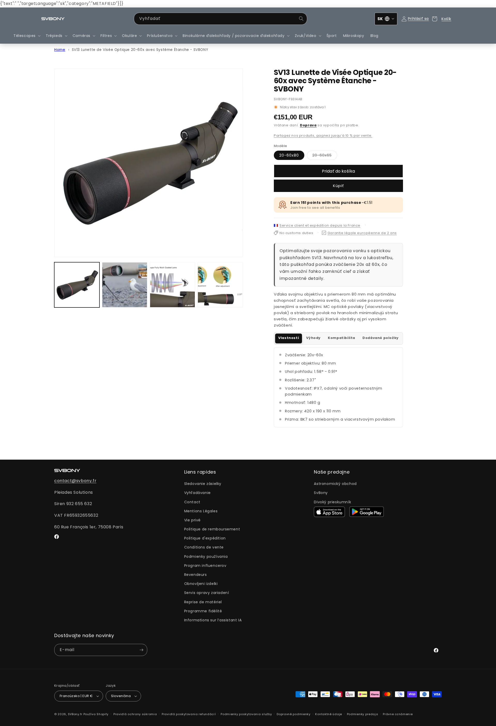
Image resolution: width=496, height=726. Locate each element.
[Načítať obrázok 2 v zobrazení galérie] (124, 284)
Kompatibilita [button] (341, 338)
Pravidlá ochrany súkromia (135, 714)
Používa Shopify (96, 714)
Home (59, 49)
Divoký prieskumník (332, 502)
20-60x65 (324, 156)
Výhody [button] (313, 338)
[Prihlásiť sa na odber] (141, 650)
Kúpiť (338, 185)
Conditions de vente (204, 547)
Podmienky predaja (362, 714)
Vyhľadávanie (197, 492)
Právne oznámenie (398, 714)
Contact (192, 502)
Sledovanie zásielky (202, 483)
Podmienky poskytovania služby (246, 714)
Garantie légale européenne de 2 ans (362, 233)
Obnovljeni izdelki (201, 583)
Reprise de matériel (203, 602)
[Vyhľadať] (301, 18)
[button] (26, 35)
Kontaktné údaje (328, 714)
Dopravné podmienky (294, 714)
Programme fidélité (203, 611)
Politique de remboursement (212, 529)
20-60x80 (289, 155)
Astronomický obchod (335, 483)
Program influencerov (205, 565)
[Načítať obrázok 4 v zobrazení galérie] (220, 284)
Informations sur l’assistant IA (213, 620)
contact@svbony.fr (75, 481)
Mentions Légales (201, 511)
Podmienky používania (206, 556)
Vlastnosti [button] (288, 338)
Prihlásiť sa (418, 18)
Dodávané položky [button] (380, 338)
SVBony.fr (75, 714)
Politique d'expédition (205, 538)
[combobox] (220, 19)
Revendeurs (195, 574)
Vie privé (192, 520)
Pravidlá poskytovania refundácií (189, 714)
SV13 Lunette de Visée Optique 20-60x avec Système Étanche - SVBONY (140, 49)
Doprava (308, 125)
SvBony (321, 492)
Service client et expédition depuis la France (320, 225)
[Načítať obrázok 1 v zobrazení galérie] (76, 284)
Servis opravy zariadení (206, 592)
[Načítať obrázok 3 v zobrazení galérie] (172, 284)
